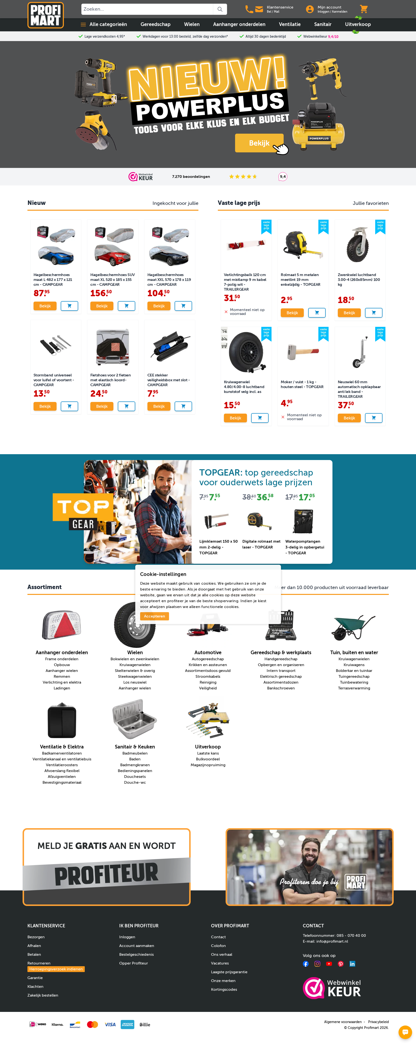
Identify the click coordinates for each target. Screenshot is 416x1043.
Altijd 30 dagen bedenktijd (266, 36)
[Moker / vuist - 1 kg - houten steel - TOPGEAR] (303, 352)
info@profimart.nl (332, 941)
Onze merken (223, 981)
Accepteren (154, 616)
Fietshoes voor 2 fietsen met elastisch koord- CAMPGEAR (110, 380)
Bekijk (45, 306)
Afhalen (34, 946)
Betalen (34, 954)
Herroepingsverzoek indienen (56, 969)
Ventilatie (290, 24)
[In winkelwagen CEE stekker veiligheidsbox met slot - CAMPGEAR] (183, 406)
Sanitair (322, 24)
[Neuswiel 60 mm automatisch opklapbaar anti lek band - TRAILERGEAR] (360, 352)
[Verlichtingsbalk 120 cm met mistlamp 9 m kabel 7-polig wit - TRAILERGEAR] (246, 245)
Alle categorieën (108, 24)
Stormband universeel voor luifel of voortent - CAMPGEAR (54, 380)
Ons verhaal (221, 954)
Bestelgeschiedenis (136, 954)
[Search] (220, 9)
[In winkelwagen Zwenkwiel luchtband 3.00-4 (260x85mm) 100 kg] (373, 313)
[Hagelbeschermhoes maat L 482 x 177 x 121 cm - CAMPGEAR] (56, 245)
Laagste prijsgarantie (229, 972)
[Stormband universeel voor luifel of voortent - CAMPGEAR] (56, 345)
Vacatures (220, 963)
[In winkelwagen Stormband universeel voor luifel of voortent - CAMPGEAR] (69, 406)
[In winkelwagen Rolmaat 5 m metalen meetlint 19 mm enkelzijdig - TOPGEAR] (317, 313)
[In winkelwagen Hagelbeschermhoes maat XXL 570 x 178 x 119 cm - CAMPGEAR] (183, 306)
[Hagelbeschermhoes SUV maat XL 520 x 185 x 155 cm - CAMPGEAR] (112, 245)
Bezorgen (36, 937)
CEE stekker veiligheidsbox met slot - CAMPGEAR (168, 380)
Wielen (192, 24)
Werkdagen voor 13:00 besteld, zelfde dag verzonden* (185, 36)
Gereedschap (155, 24)
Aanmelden (339, 11)
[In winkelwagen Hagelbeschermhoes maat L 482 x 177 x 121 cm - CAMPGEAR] (69, 306)
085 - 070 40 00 (351, 935)
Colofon (218, 946)
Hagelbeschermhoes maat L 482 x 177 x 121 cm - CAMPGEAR (53, 280)
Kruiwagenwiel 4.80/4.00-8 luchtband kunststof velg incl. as (244, 387)
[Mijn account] (310, 9)
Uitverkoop (358, 24)
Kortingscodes (224, 989)
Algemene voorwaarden (343, 1022)
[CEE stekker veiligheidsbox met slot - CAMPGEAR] (169, 345)
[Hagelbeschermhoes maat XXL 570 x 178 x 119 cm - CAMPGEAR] (169, 245)
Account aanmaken (136, 946)
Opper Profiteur (133, 963)
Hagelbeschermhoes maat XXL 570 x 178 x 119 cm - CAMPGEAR (169, 280)
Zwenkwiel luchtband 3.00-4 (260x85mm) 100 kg (359, 280)
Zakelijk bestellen (42, 995)
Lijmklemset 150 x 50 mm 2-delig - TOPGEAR (218, 547)
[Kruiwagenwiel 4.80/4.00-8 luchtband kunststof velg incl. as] (246, 352)
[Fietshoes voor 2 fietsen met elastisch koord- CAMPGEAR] (112, 345)
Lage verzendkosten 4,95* (105, 36)
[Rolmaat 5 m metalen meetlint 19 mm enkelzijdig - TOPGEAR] (303, 245)
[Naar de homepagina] (45, 15)
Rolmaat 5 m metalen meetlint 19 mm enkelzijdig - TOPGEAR (301, 280)
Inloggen (323, 11)
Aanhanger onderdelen (239, 24)
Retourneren (55, 966)
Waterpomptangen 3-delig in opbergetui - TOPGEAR (304, 547)
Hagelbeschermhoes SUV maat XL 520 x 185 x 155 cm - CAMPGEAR (112, 280)
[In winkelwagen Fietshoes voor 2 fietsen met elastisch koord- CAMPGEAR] (126, 406)
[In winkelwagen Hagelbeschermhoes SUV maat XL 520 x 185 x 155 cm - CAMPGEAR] (126, 306)
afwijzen (157, 607)
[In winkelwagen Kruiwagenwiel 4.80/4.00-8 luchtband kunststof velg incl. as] (260, 418)
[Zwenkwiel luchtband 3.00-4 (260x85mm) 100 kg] (360, 245)
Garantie (35, 978)
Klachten (35, 986)
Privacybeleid (378, 1022)
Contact (218, 937)
